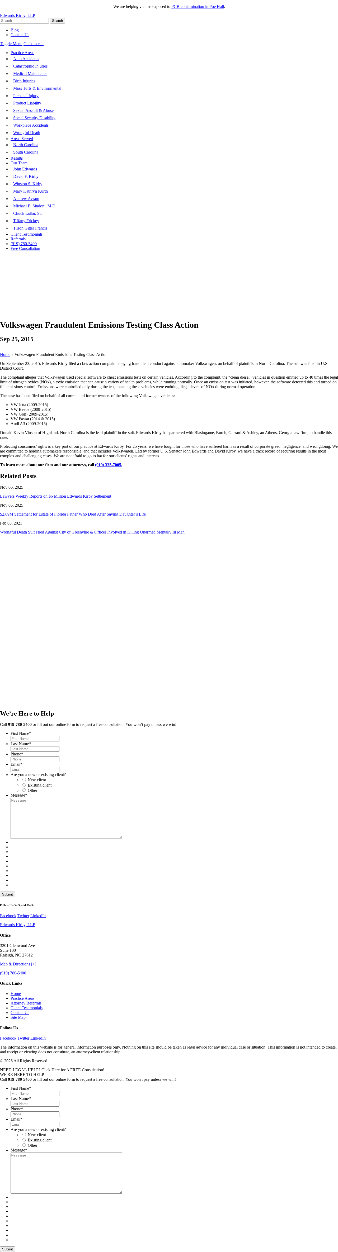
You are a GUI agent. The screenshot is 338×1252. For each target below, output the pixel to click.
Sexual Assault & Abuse (33, 110)
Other (32, 790)
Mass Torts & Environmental (37, 88)
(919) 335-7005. (108, 465)
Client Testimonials (27, 234)
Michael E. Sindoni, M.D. (35, 206)
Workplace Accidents (31, 125)
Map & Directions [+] (18, 964)
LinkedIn (38, 915)
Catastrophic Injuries (30, 66)
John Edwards (25, 169)
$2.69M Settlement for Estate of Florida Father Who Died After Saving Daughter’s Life (73, 514)
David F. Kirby (26, 176)
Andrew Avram (26, 198)
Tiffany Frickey (26, 220)
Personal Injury (26, 95)
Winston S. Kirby (27, 184)
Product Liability (27, 103)
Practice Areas (22, 52)
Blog (15, 30)
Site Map (18, 1017)
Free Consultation (25, 248)
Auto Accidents (26, 58)
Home (5, 354)
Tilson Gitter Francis (30, 228)
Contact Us (20, 34)
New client (37, 780)
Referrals (18, 239)
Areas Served (22, 138)
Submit (7, 894)
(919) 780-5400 (24, 243)
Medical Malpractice (30, 73)
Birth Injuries (24, 81)
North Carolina (25, 144)
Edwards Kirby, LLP (17, 15)
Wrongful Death (26, 132)
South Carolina (25, 152)
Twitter (23, 915)
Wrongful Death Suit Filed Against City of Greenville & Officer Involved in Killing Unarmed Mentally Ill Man (92, 532)
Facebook (8, 915)
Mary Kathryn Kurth (30, 191)
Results (17, 158)
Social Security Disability (34, 118)
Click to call (34, 43)
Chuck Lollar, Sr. (27, 213)
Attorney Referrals (26, 1003)
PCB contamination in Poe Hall (197, 6)
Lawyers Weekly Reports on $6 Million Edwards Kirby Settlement (55, 496)
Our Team (19, 163)
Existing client (39, 785)
